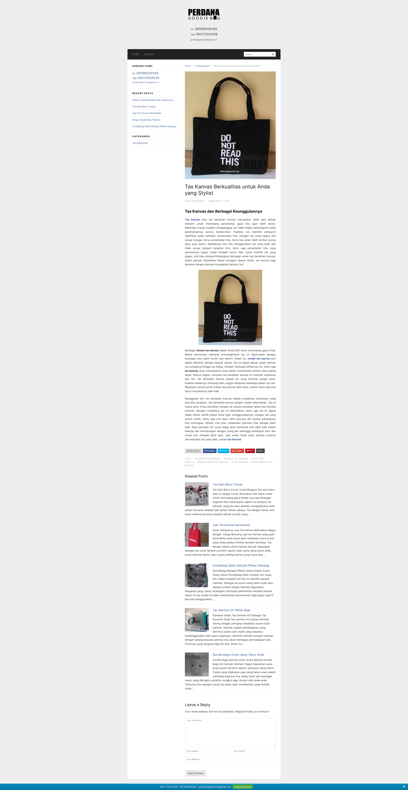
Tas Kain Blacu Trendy (228, 484)
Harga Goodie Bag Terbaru (146, 119)
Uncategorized (194, 201)
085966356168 (206, 29)
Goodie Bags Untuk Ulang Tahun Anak (238, 654)
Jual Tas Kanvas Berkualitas (231, 525)
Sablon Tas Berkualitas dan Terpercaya (152, 100)
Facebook (210, 451)
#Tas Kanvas (239, 462)
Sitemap (149, 54)
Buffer (260, 451)
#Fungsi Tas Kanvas (207, 458)
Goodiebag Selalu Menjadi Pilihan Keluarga (241, 565)
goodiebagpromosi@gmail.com (204, 40)
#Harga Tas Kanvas (235, 458)
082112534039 (207, 34)
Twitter (224, 451)
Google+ (238, 451)
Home (135, 54)
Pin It (250, 451)
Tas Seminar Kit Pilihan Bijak (232, 610)
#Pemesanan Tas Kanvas (212, 462)
